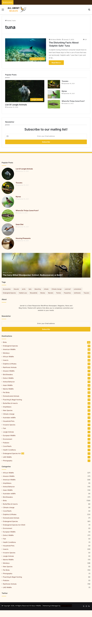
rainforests (77, 293)
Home (9, 20)
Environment (7, 439)
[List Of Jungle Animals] (8, 174)
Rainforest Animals (9, 367)
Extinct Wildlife (8, 378)
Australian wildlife (9, 417)
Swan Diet (19, 224)
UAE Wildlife (7, 457)
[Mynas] (54, 94)
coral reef (68, 289)
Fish (4, 428)
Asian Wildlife (8, 385)
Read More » (56, 63)
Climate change (56, 289)
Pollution (6, 443)
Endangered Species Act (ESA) (14, 525)
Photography (7, 461)
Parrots (58, 293)
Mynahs (50, 293)
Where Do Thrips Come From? (73, 101)
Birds (5, 342)
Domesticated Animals (11, 396)
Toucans (65, 81)
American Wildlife (9, 349)
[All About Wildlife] (17, 9)
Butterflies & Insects (10, 403)
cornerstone (77, 289)
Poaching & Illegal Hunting (12, 400)
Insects (5, 360)
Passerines (67, 293)
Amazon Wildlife (8, 371)
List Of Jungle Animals (16, 104)
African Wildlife (8, 356)
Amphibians (7, 407)
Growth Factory (66, 606)
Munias (42, 293)
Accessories (7, 289)
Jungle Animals (8, 432)
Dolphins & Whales (9, 364)
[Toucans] (54, 84)
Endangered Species (9, 293)
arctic (24, 289)
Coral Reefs (7, 446)
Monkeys (6, 353)
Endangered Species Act (13, 453)
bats (30, 289)
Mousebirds (33, 293)
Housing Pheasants (23, 238)
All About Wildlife (55, 39)
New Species (7, 410)
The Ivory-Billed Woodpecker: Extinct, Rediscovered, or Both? (33, 275)
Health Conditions (9, 450)
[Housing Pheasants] (8, 243)
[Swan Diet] (8, 229)
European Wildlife (9, 435)
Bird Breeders (8, 374)
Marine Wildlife (8, 389)
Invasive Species (9, 425)
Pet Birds (6, 392)
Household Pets (8, 421)
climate (46, 289)
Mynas (64, 91)
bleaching (38, 289)
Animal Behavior (9, 382)
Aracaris (16, 289)
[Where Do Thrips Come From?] (54, 104)
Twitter (5, 593)
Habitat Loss (23, 293)
